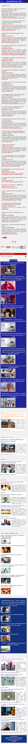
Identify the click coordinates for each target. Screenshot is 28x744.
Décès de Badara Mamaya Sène (9, 518)
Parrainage (15, 103)
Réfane (10, 42)
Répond (17, 181)
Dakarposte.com (14, 1)
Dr (9, 166)
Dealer (3, 233)
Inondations (15, 66)
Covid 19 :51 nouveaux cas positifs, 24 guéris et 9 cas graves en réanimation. (13, 565)
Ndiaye (10, 174)
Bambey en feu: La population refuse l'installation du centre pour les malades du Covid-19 (13, 576)
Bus (3, 128)
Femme (3, 30)
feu (6, 91)
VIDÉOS (2, 533)
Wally (21, 174)
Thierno (16, 187)
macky (6, 103)
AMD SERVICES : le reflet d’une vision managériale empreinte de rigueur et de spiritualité (13, 320)
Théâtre (20, 200)
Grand (12, 18)
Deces (3, 42)
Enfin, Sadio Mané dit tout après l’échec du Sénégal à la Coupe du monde (11, 462)
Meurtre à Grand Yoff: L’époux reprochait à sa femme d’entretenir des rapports (13, 9)
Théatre (17, 174)
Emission (4, 187)
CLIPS (16, 533)
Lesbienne (7, 141)
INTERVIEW (3, 459)
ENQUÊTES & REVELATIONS (7, 437)
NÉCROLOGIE (4, 480)
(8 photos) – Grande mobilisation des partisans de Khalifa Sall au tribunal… (13, 643)
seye (22, 103)
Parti (6, 115)
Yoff (23, 18)
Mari (10, 30)
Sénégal (20, 18)
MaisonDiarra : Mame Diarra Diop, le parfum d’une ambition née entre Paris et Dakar (13, 306)
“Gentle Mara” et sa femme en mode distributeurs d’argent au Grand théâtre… (12, 203)
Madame (14, 54)
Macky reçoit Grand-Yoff (9, 144)
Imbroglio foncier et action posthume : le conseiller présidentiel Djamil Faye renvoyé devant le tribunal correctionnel (13, 395)
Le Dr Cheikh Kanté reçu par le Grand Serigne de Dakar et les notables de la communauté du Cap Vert (13, 157)
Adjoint (3, 221)
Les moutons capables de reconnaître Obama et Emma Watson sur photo (12, 690)
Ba (2, 54)
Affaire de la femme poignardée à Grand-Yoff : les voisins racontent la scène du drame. (13, 21)
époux (9, 18)
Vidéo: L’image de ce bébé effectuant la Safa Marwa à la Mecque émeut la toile (11, 675)
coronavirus (4, 18)
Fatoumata (5, 54)
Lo (10, 187)
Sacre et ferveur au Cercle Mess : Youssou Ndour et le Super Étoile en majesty (13, 292)
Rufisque (15, 233)
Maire (13, 221)
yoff (24, 103)
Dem (8, 128)
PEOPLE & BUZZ (13, 260)
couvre (3, 91)
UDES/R (21, 54)
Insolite (2, 657)
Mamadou (10, 200)
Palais (8, 152)
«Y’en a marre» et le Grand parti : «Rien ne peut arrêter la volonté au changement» (13, 107)
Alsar (3, 200)
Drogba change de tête (13, 634)
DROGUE (7, 233)
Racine (14, 200)
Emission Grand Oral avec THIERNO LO (13, 184)
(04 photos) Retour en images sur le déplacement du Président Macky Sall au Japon (13, 624)
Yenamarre (10, 115)
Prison (16, 221)
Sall (19, 128)
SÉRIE (6, 533)
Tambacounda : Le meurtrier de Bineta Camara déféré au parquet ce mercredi (12, 440)
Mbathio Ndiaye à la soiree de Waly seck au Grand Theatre (13, 173)
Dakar (3, 79)
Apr (2, 152)
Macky (16, 128)
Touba (17, 42)
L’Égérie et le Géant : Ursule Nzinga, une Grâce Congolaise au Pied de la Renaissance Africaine (13, 380)
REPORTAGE (11, 533)
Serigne (14, 42)
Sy (17, 200)
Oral (12, 187)
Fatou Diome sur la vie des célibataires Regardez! (13, 545)
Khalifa (6, 181)
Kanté (14, 166)
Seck (14, 174)
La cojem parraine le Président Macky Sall (13, 614)
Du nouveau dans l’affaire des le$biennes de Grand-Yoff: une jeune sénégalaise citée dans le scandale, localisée (13, 132)
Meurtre (16, 18)
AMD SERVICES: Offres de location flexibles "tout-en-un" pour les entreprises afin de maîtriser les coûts (13, 335)
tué (12, 30)
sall (19, 103)
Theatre (7, 209)
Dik (10, 128)
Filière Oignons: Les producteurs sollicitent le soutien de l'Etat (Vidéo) (12, 586)
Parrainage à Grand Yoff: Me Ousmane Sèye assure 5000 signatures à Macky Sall (13, 95)
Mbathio (7, 174)
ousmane (10, 103)
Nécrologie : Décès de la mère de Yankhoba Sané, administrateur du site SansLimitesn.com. (13, 506)
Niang (18, 54)
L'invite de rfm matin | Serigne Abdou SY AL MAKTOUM (13, 263)
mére (13, 181)
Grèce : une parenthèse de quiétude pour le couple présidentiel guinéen (13, 366)
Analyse (2, 412)
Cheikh (3, 166)
